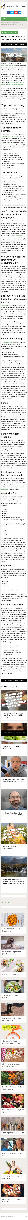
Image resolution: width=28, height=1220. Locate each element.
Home (2, 22)
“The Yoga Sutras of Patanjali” (10, 136)
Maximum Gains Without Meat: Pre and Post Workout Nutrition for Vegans (13, 715)
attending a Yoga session (8, 65)
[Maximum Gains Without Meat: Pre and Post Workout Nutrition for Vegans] (14, 700)
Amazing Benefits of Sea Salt (13, 1133)
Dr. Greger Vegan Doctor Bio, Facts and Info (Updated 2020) (13, 814)
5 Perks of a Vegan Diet (11, 975)
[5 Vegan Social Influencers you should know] (14, 733)
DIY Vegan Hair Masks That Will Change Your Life (13, 847)
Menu (4, 18)
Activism (7, 22)
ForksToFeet (4, 1216)
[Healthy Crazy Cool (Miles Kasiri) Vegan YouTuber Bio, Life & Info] (14, 767)
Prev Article (8, 44)
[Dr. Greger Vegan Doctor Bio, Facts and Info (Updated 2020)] (14, 800)
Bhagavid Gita (9, 342)
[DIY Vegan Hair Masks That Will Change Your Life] (14, 833)
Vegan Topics (15, 22)
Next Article (19, 44)
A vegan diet (5, 305)
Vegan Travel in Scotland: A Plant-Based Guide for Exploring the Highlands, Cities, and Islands (13, 881)
